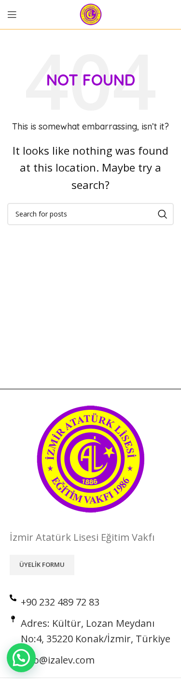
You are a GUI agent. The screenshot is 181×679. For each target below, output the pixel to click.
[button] (21, 657)
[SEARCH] (163, 214)
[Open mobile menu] (12, 14)
